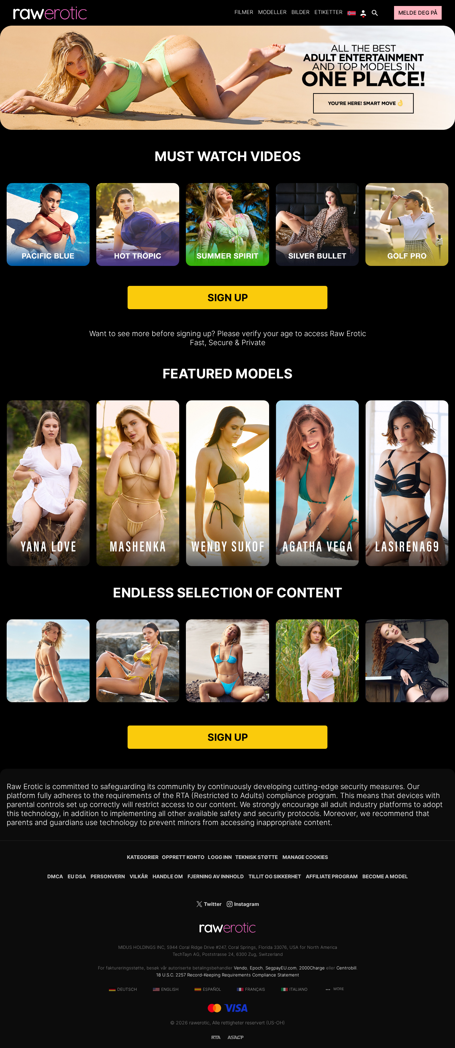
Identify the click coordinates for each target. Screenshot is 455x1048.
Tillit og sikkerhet (274, 876)
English (170, 989)
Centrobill (346, 967)
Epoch (256, 967)
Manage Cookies (305, 857)
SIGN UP (228, 298)
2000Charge (312, 967)
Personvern (108, 876)
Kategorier (143, 857)
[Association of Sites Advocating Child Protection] (235, 1037)
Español (212, 989)
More (338, 989)
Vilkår (139, 876)
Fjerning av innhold (216, 876)
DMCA (55, 876)
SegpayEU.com (280, 967)
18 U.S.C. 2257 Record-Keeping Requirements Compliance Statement (227, 974)
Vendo (240, 967)
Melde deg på (417, 13)
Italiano (298, 989)
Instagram (246, 904)
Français (255, 989)
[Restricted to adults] (220, 1037)
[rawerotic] (50, 13)
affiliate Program (332, 876)
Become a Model (385, 876)
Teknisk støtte (256, 857)
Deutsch (127, 989)
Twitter (212, 904)
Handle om (168, 876)
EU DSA (77, 876)
